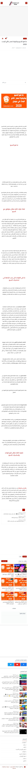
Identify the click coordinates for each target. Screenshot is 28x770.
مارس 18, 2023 (16, 705)
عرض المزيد (4, 561)
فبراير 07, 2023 (16, 699)
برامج (24, 744)
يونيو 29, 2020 (16, 680)
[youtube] (17, 664)
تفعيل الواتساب (22, 756)
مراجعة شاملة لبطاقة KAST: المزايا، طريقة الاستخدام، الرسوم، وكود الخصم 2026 (10, 732)
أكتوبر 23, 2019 (16, 723)
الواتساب (24, 742)
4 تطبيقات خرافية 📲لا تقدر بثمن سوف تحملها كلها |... (13, 513)
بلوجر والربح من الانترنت (21, 749)
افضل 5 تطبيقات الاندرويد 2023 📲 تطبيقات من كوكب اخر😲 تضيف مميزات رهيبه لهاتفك (11, 696)
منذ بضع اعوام (21, 512)
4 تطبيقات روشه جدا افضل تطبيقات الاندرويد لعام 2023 (11, 701)
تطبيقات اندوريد (22, 753)
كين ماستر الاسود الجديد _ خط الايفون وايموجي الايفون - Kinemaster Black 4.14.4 (10, 677)
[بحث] (2, 3)
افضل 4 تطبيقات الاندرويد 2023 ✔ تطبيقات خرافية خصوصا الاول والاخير (10, 719)
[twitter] (11, 664)
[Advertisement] (14, 21)
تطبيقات (24, 751)
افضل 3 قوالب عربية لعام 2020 (18, 517)
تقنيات (24, 758)
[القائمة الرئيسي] (26, 3)
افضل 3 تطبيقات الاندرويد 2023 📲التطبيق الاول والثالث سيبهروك (10, 707)
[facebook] (24, 664)
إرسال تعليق (22, 613)
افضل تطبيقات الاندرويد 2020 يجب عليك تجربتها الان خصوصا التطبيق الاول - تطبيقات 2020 (10, 726)
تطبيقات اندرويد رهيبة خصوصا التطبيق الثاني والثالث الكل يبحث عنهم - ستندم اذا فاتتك (10, 682)
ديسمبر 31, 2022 (16, 693)
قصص (24, 760)
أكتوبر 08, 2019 (16, 686)
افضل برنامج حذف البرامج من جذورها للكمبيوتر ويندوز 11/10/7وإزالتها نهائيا (11, 713)
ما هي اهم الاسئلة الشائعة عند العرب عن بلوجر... (8, 589)
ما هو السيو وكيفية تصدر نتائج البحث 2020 (16, 521)
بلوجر (25, 38)
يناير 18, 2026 (16, 729)
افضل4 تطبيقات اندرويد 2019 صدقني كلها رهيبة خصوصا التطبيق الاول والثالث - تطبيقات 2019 (10, 689)
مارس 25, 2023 (16, 717)
